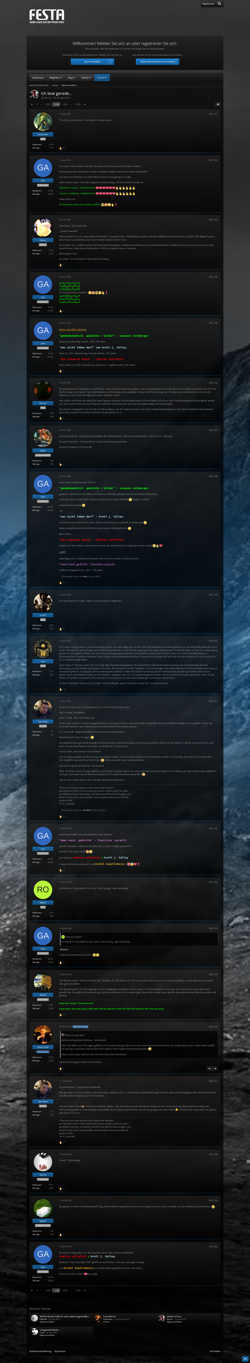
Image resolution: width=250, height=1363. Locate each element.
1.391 (78, 104)
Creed (42, 1332)
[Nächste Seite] (84, 104)
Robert (65, 949)
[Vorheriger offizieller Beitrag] (209, 1069)
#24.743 (213, 219)
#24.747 (213, 430)
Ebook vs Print (174, 1316)
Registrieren (208, 3)
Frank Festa (108, 1319)
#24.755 (213, 974)
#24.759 (213, 1200)
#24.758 (213, 1154)
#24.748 (213, 476)
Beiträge (36, 148)
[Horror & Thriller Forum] (47, 16)
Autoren (106, 1322)
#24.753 (213, 882)
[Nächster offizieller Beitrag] (215, 1069)
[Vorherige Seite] (32, 104)
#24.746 (213, 382)
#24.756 (213, 1026)
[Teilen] (217, 104)
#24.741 (213, 113)
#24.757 (213, 1081)
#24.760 (213, 1246)
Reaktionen (37, 144)
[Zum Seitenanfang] (245, 1359)
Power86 (43, 1319)
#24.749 (213, 594)
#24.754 (213, 928)
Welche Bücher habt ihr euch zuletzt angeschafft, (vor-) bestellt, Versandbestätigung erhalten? (86, 1316)
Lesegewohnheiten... (50, 1329)
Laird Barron (109, 1316)
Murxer (170, 1319)
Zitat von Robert (74, 936)
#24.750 (213, 640)
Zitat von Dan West (75, 1035)
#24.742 (213, 160)
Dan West (87, 810)
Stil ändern (215, 1351)
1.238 (56, 104)
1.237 (48, 104)
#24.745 (213, 322)
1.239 (64, 104)
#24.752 (213, 828)
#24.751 (213, 701)
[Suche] (219, 3)
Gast (85, 576)
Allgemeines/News (47, 1322)
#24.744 (213, 276)
